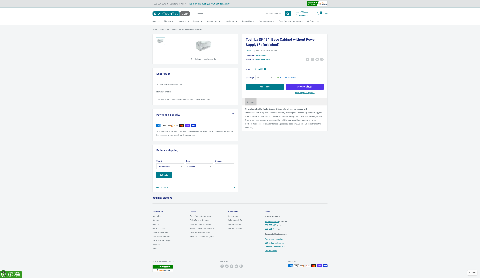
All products (164, 30)
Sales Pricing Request (199, 220)
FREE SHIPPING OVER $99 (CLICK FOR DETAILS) (209, 4)
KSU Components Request (201, 224)
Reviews (156, 244)
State (188, 161)
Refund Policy (162, 187)
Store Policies (158, 228)
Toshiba (249, 51)
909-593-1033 (270, 229)
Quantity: (250, 77)
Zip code (218, 161)
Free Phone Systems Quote (291, 21)
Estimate (164, 175)
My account (301, 15)
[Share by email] (322, 59)
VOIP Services (313, 21)
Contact (156, 220)
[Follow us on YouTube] (236, 266)
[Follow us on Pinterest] (231, 266)
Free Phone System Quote (201, 216)
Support (156, 224)
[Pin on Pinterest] (312, 59)
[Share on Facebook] (307, 59)
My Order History (235, 228)
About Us (156, 216)
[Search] (288, 13)
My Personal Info (235, 220)
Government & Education (201, 232)
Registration (233, 216)
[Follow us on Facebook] (222, 266)
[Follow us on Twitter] (227, 266)
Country (160, 161)
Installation (229, 21)
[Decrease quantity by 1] (258, 77)
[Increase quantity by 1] (271, 77)
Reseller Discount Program (202, 236)
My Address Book (235, 224)
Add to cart (265, 86)
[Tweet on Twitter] (317, 59)
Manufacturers (265, 21)
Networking (247, 21)
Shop (154, 21)
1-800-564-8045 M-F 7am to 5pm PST (168, 4)
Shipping (250, 102)
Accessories (211, 21)
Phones (167, 21)
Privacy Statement (160, 232)
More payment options (304, 92)
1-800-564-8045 (272, 221)
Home (154, 30)
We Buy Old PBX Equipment (202, 228)
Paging (196, 21)
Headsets (182, 21)
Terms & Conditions (161, 236)
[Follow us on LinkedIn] (241, 266)
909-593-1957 (270, 225)
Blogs (155, 248)
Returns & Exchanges (162, 240)
